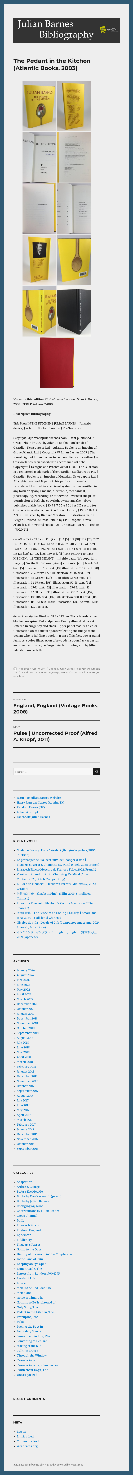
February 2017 (26, 1124)
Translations (26, 1360)
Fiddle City (24, 1239)
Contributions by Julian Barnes (38, 1211)
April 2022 (24, 994)
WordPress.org (27, 1446)
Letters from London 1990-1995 (38, 1273)
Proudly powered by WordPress (65, 1464)
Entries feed (25, 1436)
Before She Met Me (30, 1191)
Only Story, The (27, 1307)
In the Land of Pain (30, 1259)
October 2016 (25, 1144)
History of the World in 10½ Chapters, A (44, 1254)
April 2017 (24, 1115)
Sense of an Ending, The (33, 1336)
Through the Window (32, 1355)
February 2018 (26, 1066)
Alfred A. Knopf (27, 812)
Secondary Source (29, 1331)
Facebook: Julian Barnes (33, 817)
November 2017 (27, 1081)
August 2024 (25, 975)
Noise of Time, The (30, 1297)
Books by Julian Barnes (61, 668)
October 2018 (26, 1028)
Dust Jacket (44, 672)
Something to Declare (32, 1341)
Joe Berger (93, 672)
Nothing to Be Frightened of (36, 1302)
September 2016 (27, 1148)
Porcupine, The (27, 1317)
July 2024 (23, 980)
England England (29, 1230)
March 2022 (25, 999)
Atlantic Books (29, 672)
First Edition (66, 672)
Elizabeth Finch (28, 1225)
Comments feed (28, 1441)
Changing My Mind (30, 1206)
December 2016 (27, 1134)
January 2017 (25, 1129)
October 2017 (25, 1086)
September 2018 (28, 1033)
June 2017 (23, 1105)
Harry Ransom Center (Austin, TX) (40, 802)
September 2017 (27, 1091)
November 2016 (27, 1139)
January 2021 (25, 1013)
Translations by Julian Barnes (37, 1365)
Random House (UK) (31, 807)
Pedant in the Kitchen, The (35, 1312)
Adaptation (24, 1182)
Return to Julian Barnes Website (39, 797)
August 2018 (25, 1037)
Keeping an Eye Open (31, 1264)
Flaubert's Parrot (28, 1244)
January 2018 (25, 1071)
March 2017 (25, 1119)
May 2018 (23, 1052)
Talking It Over (27, 1350)
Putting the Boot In (30, 1326)
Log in (21, 1431)
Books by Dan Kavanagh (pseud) (39, 1196)
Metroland (24, 1293)
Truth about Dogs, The (32, 1370)
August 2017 (25, 1095)
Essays (55, 672)
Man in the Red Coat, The (34, 1288)
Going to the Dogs (29, 1249)
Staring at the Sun (29, 1346)
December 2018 (27, 1018)
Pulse (20, 1321)
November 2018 (27, 1023)
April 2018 (24, 1057)
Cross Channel (27, 1215)
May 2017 (23, 1110)
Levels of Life (26, 1278)
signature (18, 676)
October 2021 (25, 1009)
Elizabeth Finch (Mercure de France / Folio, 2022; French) (56, 869)
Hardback (80, 672)
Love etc (22, 1283)
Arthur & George (28, 1186)
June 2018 (23, 1047)
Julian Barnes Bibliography (28, 1464)
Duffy (20, 1220)
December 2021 (27, 1004)
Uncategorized (27, 1374)
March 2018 (25, 1062)
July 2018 (23, 1042)
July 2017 (23, 1100)
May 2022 (23, 989)
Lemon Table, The (29, 1268)
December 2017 (27, 1076)
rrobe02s (24, 668)
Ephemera (24, 1235)
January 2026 (26, 970)
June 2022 (23, 984)
